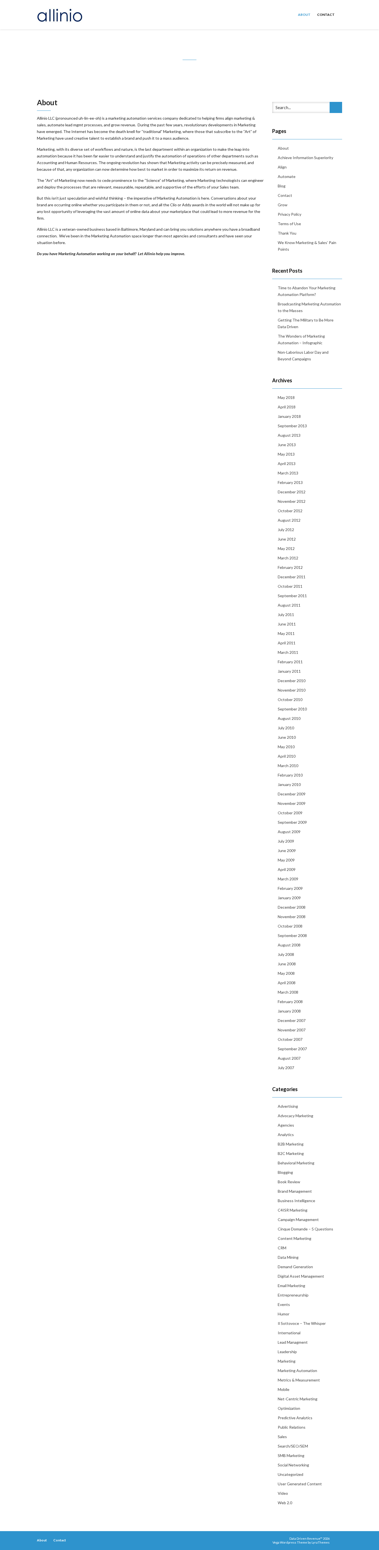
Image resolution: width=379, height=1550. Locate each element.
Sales (282, 1436)
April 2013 (286, 463)
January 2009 (289, 897)
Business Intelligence (296, 1200)
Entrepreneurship (293, 1295)
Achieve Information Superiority (305, 157)
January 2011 (289, 671)
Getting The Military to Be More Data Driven (305, 323)
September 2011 (292, 595)
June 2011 (287, 624)
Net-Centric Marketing (297, 1398)
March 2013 (288, 473)
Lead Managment (293, 1342)
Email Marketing (291, 1285)
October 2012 (290, 510)
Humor (283, 1314)
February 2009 (290, 888)
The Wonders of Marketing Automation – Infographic (301, 339)
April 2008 (286, 982)
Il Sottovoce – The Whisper (302, 1323)
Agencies (286, 1125)
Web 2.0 (285, 1502)
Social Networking (293, 1465)
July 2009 (286, 841)
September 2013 (292, 425)
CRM (282, 1247)
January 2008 (289, 1011)
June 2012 (287, 539)
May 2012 (286, 548)
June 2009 (287, 850)
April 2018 (286, 407)
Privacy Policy (289, 214)
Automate (286, 176)
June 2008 (287, 963)
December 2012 (291, 491)
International (289, 1332)
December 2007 (291, 1020)
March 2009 (288, 878)
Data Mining (288, 1257)
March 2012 (288, 558)
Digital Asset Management (301, 1276)
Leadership (287, 1351)
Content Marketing (294, 1238)
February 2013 (290, 482)
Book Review (289, 1181)
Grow (282, 204)
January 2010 (289, 784)
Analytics (286, 1134)
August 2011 (289, 605)
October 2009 (290, 812)
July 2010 (286, 727)
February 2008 (290, 1001)
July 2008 (286, 954)
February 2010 (290, 775)
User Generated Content (300, 1483)
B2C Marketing (291, 1153)
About (304, 14)
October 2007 (290, 1039)
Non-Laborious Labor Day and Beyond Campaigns (303, 355)
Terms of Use (289, 223)
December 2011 (291, 576)
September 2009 (292, 822)
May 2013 (286, 454)
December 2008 (291, 907)
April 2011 (286, 642)
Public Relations (291, 1427)
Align (282, 167)
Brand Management (295, 1191)
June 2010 (287, 737)
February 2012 (290, 567)
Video (283, 1493)
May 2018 (286, 397)
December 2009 (291, 794)
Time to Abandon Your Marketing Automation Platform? (306, 291)
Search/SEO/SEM (293, 1446)
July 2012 (286, 529)
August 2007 (289, 1058)
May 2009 (286, 860)
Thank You (287, 233)
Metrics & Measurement (299, 1380)
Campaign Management (298, 1219)
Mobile (283, 1389)
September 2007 (292, 1048)
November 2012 (291, 501)
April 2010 (286, 756)
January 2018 (289, 416)
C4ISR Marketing (292, 1210)
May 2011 (286, 633)
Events (284, 1304)
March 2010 (288, 765)
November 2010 (291, 690)
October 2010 (290, 699)
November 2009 (291, 803)
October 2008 (290, 926)
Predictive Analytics (295, 1417)
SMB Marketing (291, 1455)
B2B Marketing (291, 1144)
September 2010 (292, 709)
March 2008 (288, 992)
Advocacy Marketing (295, 1115)
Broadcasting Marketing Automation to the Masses (309, 307)
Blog (281, 186)
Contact (326, 14)
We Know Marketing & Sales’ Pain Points (307, 246)
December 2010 (291, 680)
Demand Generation (295, 1266)
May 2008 (286, 973)
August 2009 (289, 831)
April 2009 (286, 869)
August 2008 (289, 945)
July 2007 (286, 1067)
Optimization (289, 1408)
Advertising (288, 1106)
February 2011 (290, 661)
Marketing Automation (297, 1370)
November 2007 (291, 1030)
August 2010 (289, 718)
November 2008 (291, 916)
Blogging (285, 1172)
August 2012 (289, 520)
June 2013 (287, 444)
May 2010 (286, 746)
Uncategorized (290, 1474)
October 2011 (290, 586)
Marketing (286, 1361)
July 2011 (286, 614)
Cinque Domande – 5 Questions (305, 1229)
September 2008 (292, 935)
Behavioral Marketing (296, 1162)
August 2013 (289, 435)
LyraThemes (321, 1542)
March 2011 (288, 652)
